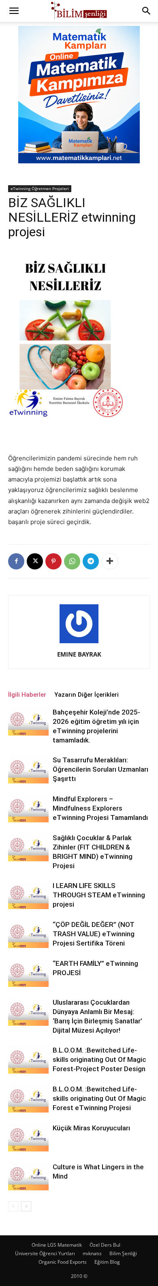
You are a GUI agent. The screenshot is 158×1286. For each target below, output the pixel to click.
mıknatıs (92, 1253)
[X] (35, 561)
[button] (14, 11)
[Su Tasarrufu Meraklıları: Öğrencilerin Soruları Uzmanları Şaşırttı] (28, 769)
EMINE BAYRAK (79, 654)
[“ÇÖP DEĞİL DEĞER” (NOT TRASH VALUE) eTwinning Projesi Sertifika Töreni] (28, 934)
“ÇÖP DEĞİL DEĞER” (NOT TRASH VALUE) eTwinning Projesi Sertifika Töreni (94, 933)
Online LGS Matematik (57, 1244)
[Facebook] (16, 561)
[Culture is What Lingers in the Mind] (28, 1176)
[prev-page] (13, 1206)
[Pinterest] (53, 561)
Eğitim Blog (107, 1261)
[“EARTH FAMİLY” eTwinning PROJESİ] (28, 973)
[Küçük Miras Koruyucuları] (28, 1137)
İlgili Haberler (27, 694)
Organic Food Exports (62, 1261)
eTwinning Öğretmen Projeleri (40, 188)
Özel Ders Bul (105, 1244)
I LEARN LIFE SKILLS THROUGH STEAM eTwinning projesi (99, 895)
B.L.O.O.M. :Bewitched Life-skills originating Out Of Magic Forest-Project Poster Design (99, 1059)
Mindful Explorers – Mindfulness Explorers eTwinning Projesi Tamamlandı (100, 808)
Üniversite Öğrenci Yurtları (45, 1253)
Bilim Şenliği (123, 1253)
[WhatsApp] (72, 561)
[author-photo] (79, 643)
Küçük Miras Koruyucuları (91, 1128)
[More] (109, 561)
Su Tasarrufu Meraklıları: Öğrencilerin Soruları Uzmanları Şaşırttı (100, 769)
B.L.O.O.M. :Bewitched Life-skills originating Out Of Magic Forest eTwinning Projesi (99, 1098)
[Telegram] (91, 561)
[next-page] (26, 1206)
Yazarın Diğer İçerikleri (86, 694)
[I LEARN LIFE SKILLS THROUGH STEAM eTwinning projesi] (28, 895)
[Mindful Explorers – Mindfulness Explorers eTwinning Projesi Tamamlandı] (28, 808)
